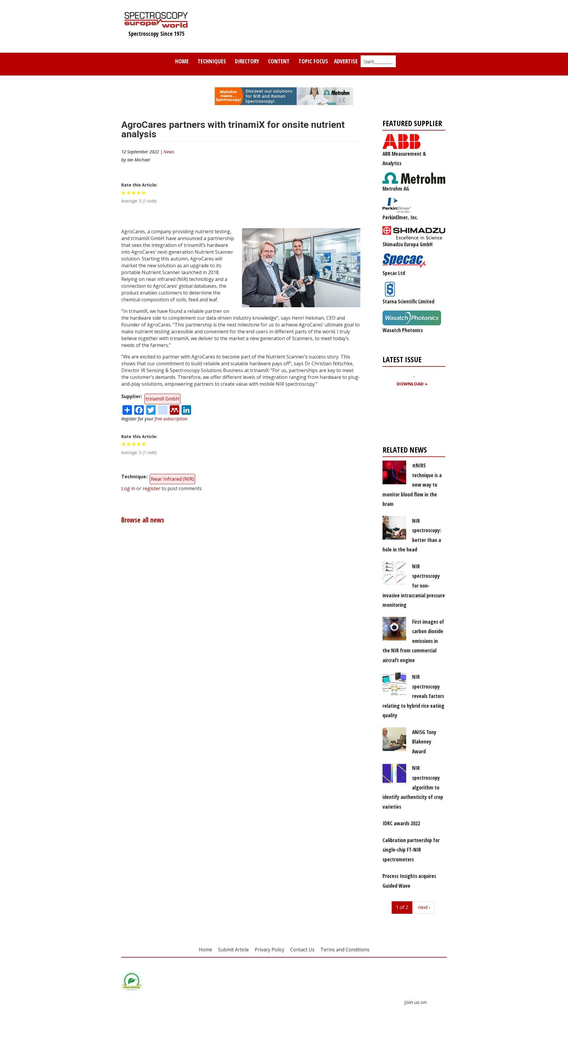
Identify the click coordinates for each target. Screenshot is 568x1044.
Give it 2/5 (128, 192)
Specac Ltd (394, 272)
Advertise (346, 61)
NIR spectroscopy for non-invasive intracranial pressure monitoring (414, 585)
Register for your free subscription (411, 417)
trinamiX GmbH (162, 398)
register (151, 488)
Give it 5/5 (143, 192)
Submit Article (233, 949)
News (169, 152)
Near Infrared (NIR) (172, 479)
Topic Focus (313, 61)
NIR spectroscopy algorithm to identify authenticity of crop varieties (413, 787)
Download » (412, 384)
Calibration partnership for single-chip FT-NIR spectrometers (411, 850)
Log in (128, 488)
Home (182, 61)
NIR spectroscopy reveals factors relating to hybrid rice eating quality (413, 696)
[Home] (156, 25)
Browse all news (142, 520)
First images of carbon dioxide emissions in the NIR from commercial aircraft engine (413, 641)
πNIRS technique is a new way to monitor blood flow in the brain (412, 484)
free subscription (171, 419)
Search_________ (378, 61)
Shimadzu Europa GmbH (408, 244)
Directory (247, 61)
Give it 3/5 (133, 192)
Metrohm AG (396, 188)
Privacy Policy (269, 949)
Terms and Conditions (344, 949)
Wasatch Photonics (403, 330)
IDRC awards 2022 (401, 823)
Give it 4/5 (138, 192)
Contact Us (302, 949)
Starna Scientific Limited (408, 301)
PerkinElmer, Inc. (400, 217)
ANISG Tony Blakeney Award (424, 741)
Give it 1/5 (123, 192)
